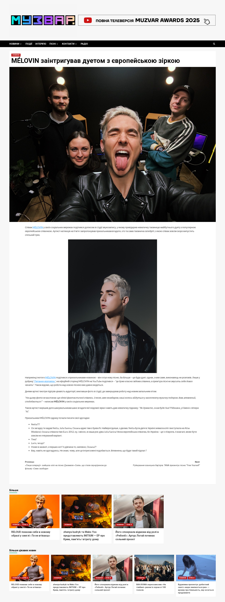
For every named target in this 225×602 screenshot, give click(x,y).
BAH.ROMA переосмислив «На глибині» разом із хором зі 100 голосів (151, 587)
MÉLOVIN (38, 227)
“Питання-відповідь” (44, 381)
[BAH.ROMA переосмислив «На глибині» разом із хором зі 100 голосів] (154, 568)
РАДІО (84, 43)
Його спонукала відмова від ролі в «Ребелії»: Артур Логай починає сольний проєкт (137, 535)
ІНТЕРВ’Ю (40, 43)
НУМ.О (25, 525)
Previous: (66, 465)
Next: (166, 464)
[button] (214, 43)
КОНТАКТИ (68, 43)
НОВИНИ (14, 43)
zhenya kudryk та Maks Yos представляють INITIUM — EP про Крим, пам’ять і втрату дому (84, 535)
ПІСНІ (52, 43)
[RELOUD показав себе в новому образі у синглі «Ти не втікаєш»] (34, 511)
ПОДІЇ (29, 43)
